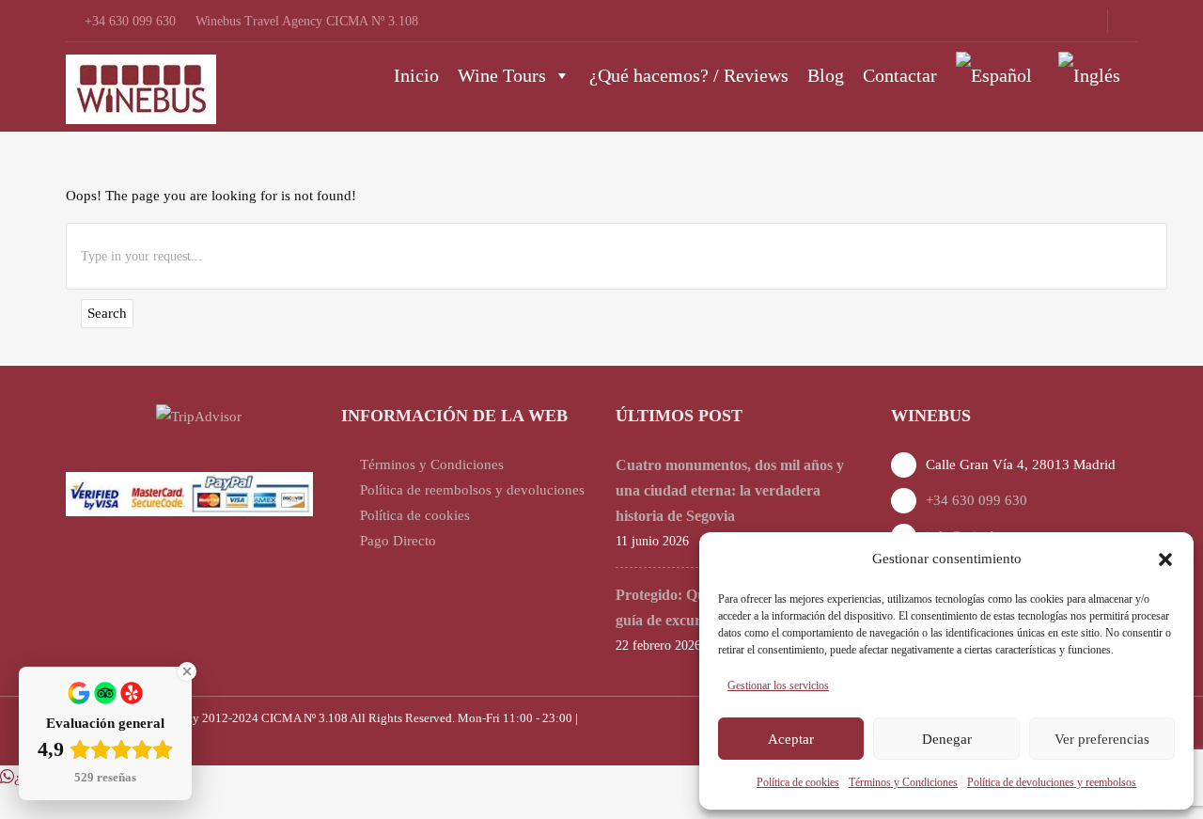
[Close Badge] (187, 671)
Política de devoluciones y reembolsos (1051, 782)
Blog (825, 75)
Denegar (947, 739)
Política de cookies (798, 782)
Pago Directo (398, 540)
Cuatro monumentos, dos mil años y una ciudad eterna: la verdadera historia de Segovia (730, 490)
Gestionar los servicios (778, 685)
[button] (1165, 559)
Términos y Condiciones (903, 782)
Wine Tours (502, 75)
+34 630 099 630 (976, 500)
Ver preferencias (1102, 739)
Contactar (900, 75)
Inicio (416, 75)
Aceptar (791, 739)
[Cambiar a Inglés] (1093, 75)
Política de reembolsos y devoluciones (472, 489)
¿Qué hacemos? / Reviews (689, 75)
